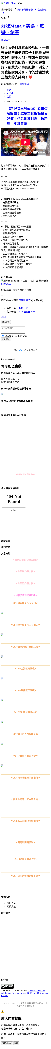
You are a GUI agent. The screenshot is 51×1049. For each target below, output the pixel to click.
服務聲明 (30, 1006)
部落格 (10, 93)
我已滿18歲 (7, 1043)
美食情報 (24, 84)
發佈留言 (6, 339)
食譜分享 (23, 308)
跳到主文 (5, 40)
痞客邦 (22, 300)
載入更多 (6, 322)
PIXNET (13, 1003)
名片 (9, 96)
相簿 (9, 90)
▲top (3, 316)
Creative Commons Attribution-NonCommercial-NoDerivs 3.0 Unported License (24, 993)
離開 (16, 1043)
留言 (28, 300)
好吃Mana (6, 284)
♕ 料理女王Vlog (27, 311)
